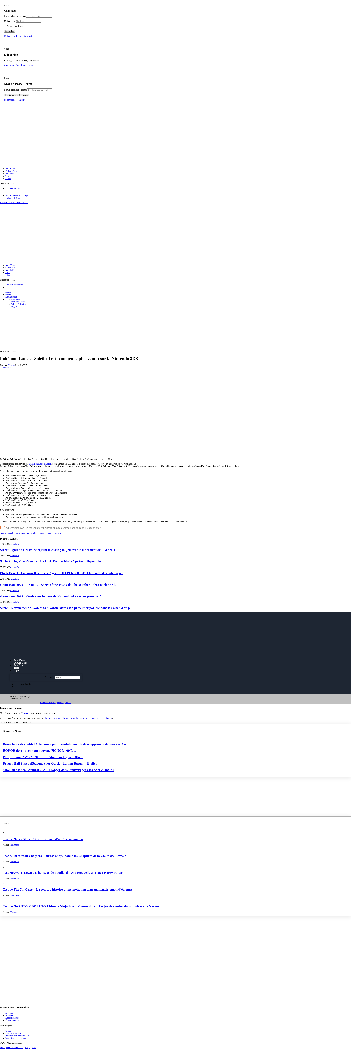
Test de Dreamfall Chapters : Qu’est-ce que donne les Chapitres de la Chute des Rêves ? (64, 856)
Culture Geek (11, 171)
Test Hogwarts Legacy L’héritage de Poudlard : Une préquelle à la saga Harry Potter (63, 872)
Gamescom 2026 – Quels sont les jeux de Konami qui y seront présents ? (50, 596)
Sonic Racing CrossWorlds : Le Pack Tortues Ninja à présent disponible (50, 561)
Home (8, 292)
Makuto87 (14, 895)
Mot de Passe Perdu (12, 36)
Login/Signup (11, 297)
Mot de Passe (10, 21)
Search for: (4, 183)
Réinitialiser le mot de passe (16, 95)
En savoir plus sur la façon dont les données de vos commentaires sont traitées (78, 718)
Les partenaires (12, 1018)
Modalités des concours (15, 1038)
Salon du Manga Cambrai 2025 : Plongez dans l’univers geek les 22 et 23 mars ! (58, 770)
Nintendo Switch (53, 533)
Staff (34, 1047)
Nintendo (41, 533)
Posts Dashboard (18, 302)
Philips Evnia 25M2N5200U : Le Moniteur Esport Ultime (43, 757)
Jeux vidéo (31, 533)
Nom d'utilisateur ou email (15, 90)
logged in (26, 713)
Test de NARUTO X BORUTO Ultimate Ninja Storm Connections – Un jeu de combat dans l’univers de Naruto (81, 906)
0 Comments (5, 367)
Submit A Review (18, 304)
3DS (2, 533)
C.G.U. (8, 1031)
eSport (8, 178)
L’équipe (9, 1013)
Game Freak (20, 533)
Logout (14, 306)
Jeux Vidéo (10, 169)
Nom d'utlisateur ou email (15, 16)
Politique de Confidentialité (17, 1036)
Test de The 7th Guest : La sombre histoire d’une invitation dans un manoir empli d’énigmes (68, 889)
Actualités (9, 533)
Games (8, 294)
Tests (7, 176)
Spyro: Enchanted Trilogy (16, 195)
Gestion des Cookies (14, 1033)
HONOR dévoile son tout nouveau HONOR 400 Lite (39, 750)
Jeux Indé (9, 173)
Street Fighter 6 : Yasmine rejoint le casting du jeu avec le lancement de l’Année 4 (57, 550)
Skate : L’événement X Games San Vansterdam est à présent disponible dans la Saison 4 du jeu (66, 608)
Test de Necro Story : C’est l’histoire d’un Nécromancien (43, 839)
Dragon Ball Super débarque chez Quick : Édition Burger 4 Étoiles (50, 763)
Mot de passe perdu (24, 65)
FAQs (27, 1047)
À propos (9, 1015)
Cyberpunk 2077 (12, 198)
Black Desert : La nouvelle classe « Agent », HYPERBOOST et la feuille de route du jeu (61, 573)
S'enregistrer (28, 36)
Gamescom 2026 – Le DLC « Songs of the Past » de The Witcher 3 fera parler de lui (59, 584)
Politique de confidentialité (11, 1047)
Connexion (9, 31)
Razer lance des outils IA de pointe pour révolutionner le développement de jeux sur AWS (65, 744)
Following (15, 299)
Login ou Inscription (14, 188)
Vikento (11, 365)
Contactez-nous (12, 1020)
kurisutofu (14, 544)
